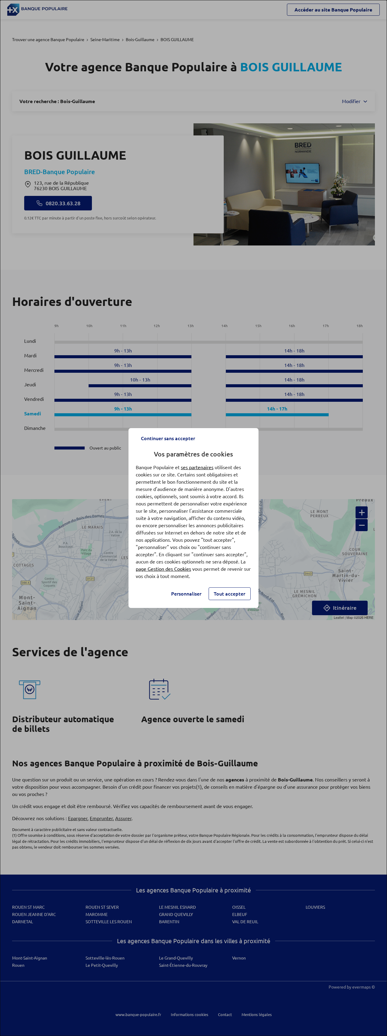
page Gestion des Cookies (163, 569)
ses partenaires (197, 467)
